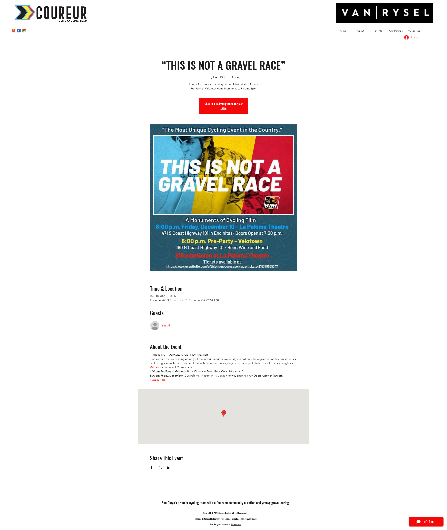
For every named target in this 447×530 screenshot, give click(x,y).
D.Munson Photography (211, 518)
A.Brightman (236, 524)
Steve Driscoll (251, 518)
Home (223, 108)
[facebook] (19, 30)
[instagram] (24, 30)
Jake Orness (225, 518)
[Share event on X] (160, 467)
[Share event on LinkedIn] (168, 467)
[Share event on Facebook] (151, 467)
